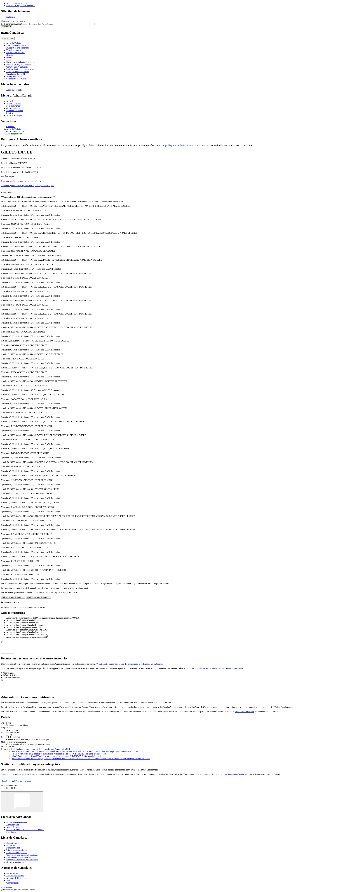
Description (8, 192)
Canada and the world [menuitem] (15, 74)
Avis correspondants (11, 678)
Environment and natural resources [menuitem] (20, 62)
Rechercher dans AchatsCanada (14, 24)
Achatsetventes (12, 825)
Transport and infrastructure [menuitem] (17, 71)
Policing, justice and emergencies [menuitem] (20, 69)
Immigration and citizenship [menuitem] (17, 48)
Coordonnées (8, 673)
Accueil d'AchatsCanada (16, 129)
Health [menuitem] (9, 57)
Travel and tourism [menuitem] (14, 50)
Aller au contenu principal (17, 3)
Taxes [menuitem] (8, 60)
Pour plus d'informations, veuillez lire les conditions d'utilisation (216, 668)
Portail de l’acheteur (14, 110)
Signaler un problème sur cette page (16, 781)
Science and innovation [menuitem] (16, 79)
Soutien (9, 113)
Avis (8, 880)
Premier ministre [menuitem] (13, 848)
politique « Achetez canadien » (182, 145)
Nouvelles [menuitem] (10, 845)
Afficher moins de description (38, 597)
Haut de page (6, 887)
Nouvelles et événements (16, 822)
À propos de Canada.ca (16, 878)
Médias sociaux (12, 873)
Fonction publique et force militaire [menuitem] (21, 857)
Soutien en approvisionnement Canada (228, 774)
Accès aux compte (14, 115)
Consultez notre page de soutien (14, 774)
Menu (7, 38)
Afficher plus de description (13, 597)
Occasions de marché (15, 108)
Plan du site (11, 832)
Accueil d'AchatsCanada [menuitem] (16, 43)
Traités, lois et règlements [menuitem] (16, 852)
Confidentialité (12, 883)
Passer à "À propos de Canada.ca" (20, 5)
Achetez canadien (13, 103)
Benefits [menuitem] (9, 55)
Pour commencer (13, 106)
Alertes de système (14, 827)
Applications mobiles (15, 876)
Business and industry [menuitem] (15, 52)
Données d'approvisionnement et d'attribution (25, 829)
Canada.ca (10, 126)
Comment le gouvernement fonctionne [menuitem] (22, 855)
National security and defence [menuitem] (18, 64)
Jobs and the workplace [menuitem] (16, 45)
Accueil (9, 101)
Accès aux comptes (14, 90)
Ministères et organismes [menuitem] (16, 850)
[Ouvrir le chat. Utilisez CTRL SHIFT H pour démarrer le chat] (22, 801)
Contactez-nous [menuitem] (12, 843)
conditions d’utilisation (244, 711)
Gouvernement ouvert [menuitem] (15, 862)
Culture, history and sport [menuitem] (16, 67)
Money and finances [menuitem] (14, 76)
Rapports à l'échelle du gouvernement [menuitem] (22, 860)
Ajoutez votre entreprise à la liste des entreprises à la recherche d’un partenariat (129, 664)
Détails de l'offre (10, 675)
